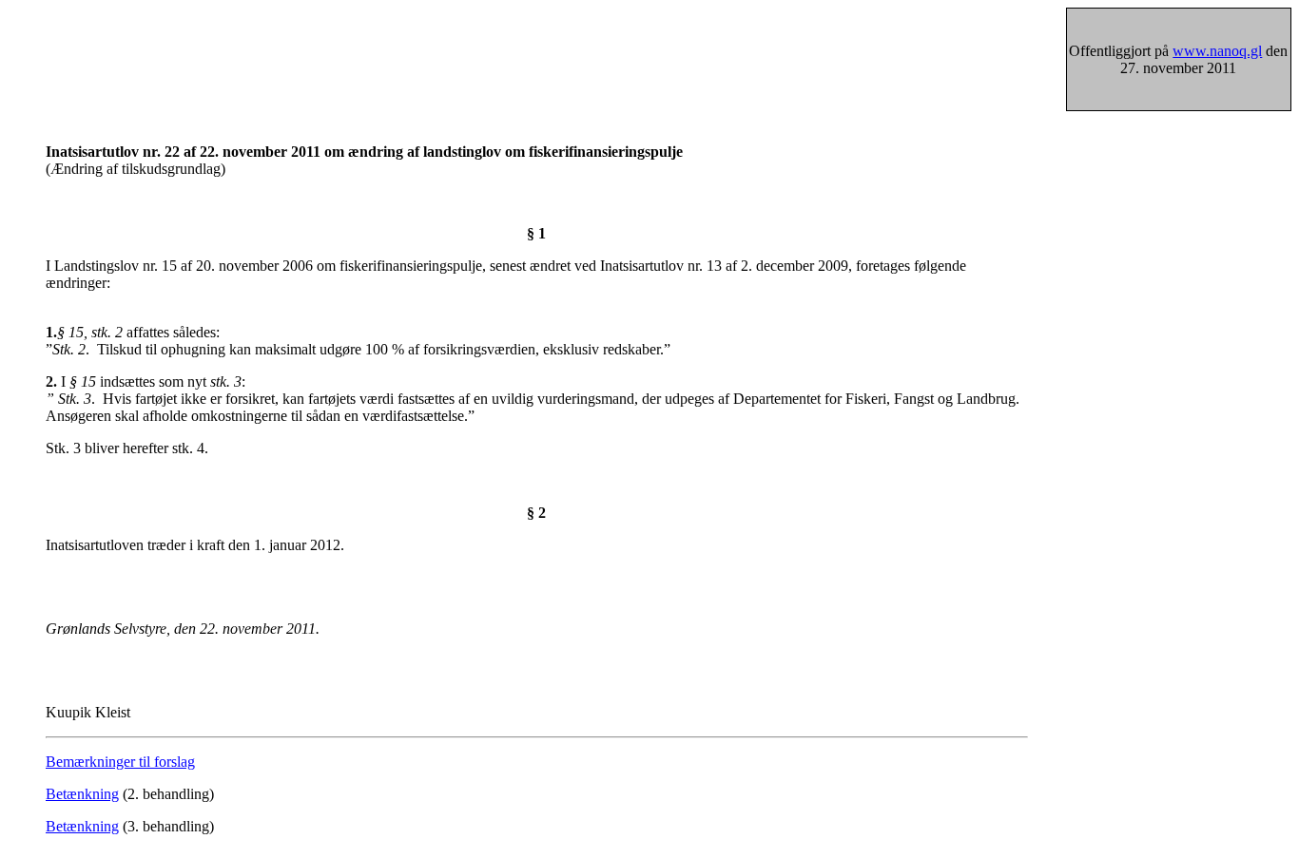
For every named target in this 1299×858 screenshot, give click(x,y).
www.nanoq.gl (1217, 51)
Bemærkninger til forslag (120, 761)
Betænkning (82, 794)
